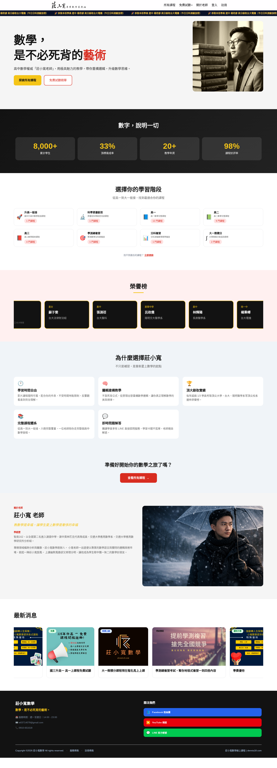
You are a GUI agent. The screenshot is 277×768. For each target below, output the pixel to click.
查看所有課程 (138, 478)
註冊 (224, 5)
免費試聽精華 (58, 80)
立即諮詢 (148, 255)
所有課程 (169, 5)
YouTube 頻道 (156, 722)
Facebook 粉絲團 (158, 712)
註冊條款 (89, 750)
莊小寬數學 (25, 703)
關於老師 (202, 5)
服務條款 (74, 750)
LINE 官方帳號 (156, 733)
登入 (214, 5)
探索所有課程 (27, 80)
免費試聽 (185, 5)
